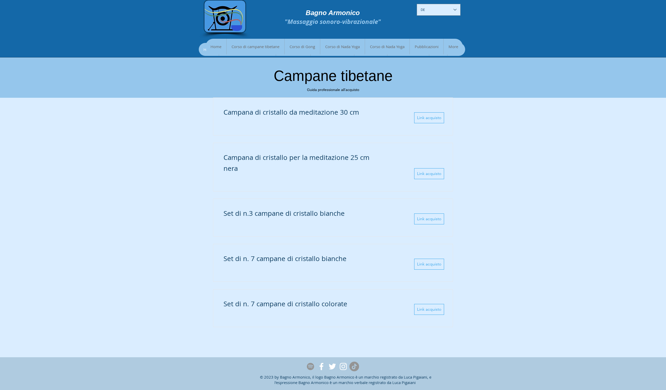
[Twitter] (332, 366)
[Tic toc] (354, 366)
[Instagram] (343, 366)
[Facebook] (321, 366)
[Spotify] (310, 366)
